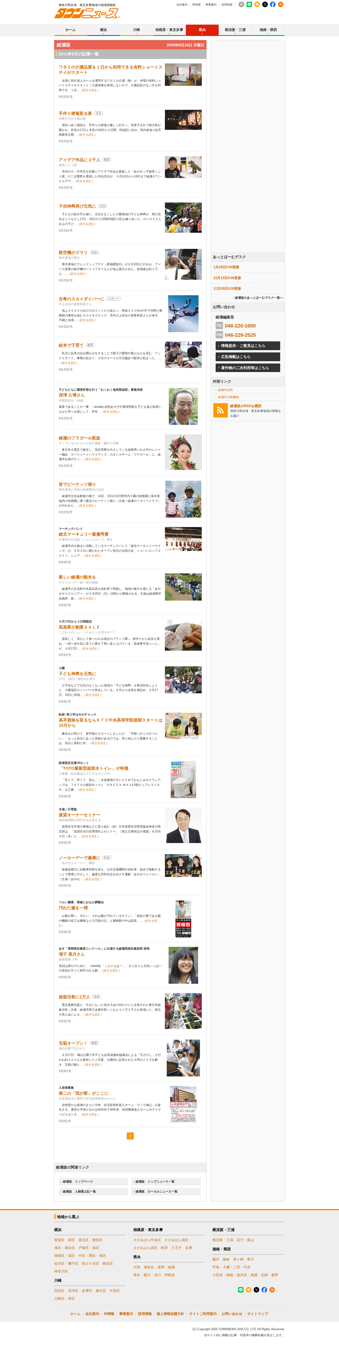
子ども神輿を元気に (77, 673)
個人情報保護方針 (170, 1314)
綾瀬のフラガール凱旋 (79, 438)
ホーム (70, 30)
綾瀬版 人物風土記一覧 (79, 1191)
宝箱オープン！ (73, 1043)
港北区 (83, 1240)
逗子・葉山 (245, 1240)
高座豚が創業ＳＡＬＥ (79, 627)
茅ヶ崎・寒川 (243, 1259)
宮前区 (59, 1291)
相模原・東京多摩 (169, 30)
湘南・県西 (268, 30)
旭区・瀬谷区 (64, 1248)
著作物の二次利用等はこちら (245, 368)
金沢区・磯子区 (66, 1263)
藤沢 (215, 1259)
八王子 (176, 1248)
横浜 (103, 30)
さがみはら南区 (176, 1240)
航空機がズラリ (73, 252)
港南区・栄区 (64, 1256)
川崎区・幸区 (64, 1298)
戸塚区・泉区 (88, 1248)
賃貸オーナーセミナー (79, 815)
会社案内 (181, 4)
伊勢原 (169, 1275)
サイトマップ (257, 1314)
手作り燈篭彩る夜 (75, 113)
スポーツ (113, 298)
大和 (136, 1267)
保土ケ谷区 (90, 1263)
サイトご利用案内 (203, 1314)
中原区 (115, 1291)
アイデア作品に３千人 (79, 160)
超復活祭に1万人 (74, 997)
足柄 (264, 1275)
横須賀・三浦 (235, 30)
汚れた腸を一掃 (73, 908)
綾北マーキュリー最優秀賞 (84, 534)
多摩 (188, 1248)
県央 (202, 30)
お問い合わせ (232, 1314)
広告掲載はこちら (236, 357)
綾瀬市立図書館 (228, 397)
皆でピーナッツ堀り (77, 484)
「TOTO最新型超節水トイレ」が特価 (93, 768)
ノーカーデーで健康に (79, 857)
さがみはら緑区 (145, 1248)
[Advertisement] (247, 159)
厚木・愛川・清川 (147, 1275)
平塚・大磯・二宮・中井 (231, 1267)
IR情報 (196, 4)
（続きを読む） (90, 90)
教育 (107, 159)
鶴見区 (108, 1263)
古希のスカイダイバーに (81, 299)
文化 (98, 113)
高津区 (73, 1291)
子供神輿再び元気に (77, 206)
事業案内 (211, 4)
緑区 (71, 1240)
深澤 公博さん (72, 395)
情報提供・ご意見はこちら (243, 346)
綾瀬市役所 (225, 390)
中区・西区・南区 (92, 1256)
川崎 (136, 30)
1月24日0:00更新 (226, 267)
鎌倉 (226, 1259)
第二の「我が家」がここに (84, 1093)
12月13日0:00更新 (227, 278)
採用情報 (226, 4)
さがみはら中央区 (147, 1240)
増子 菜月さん (72, 954)
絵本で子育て (71, 345)
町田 (164, 1248)
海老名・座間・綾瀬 (159, 1267)
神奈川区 (61, 1271)
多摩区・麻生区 (94, 1291)
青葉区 (59, 1240)
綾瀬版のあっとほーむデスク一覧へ (259, 297)
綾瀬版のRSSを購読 (246, 406)
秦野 (274, 1275)
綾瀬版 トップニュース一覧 (155, 1181)
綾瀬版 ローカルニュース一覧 (157, 1191)
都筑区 (97, 1240)
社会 (94, 252)
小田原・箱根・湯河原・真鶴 (234, 1275)
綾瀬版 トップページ (78, 1181)
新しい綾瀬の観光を (77, 577)
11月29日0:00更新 (227, 288)
